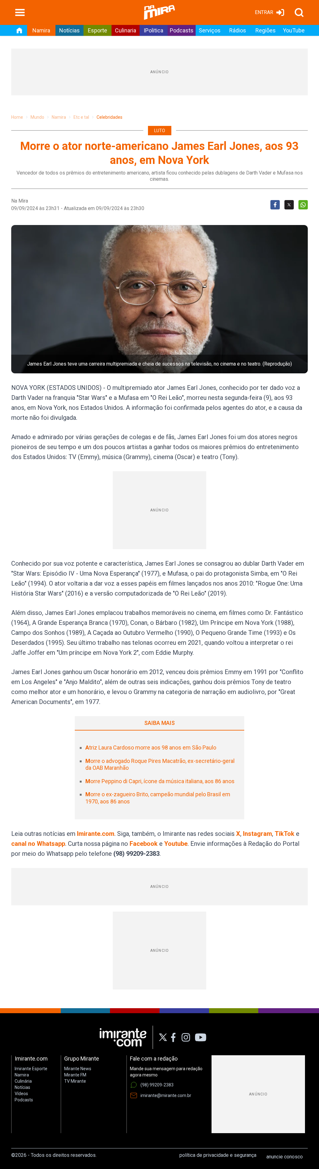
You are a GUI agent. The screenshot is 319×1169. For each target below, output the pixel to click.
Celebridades (109, 117)
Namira (41, 30)
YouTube (294, 30)
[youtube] (200, 1037)
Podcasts (181, 30)
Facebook (144, 843)
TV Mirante (75, 1081)
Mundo (37, 117)
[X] (163, 1037)
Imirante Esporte (31, 1068)
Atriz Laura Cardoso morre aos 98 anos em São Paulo (150, 747)
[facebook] (173, 1037)
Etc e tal (81, 117)
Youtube (176, 843)
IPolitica (153, 30)
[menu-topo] (20, 12)
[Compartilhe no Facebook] (275, 204)
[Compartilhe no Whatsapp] (303, 204)
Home (17, 117)
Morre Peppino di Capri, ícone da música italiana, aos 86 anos (160, 781)
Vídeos (21, 1093)
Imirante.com (95, 833)
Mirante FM (75, 1074)
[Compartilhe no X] (289, 205)
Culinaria (125, 30)
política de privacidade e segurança (217, 1155)
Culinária (23, 1081)
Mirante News (77, 1068)
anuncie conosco (284, 1157)
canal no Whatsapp (38, 843)
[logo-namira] (159, 12)
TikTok (284, 833)
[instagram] (185, 1037)
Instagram (257, 833)
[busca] (299, 12)
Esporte (97, 30)
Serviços (210, 30)
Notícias (69, 30)
